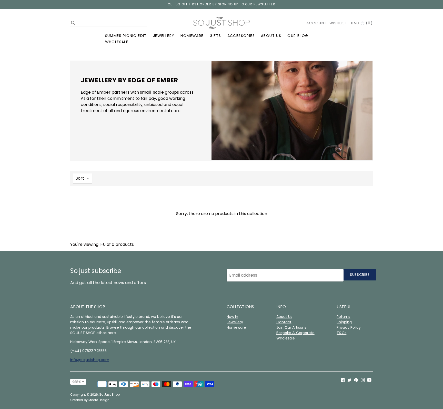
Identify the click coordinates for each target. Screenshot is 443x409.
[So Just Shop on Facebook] (343, 380)
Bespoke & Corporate (295, 332)
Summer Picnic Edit (126, 35)
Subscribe (359, 274)
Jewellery (164, 35)
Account (316, 23)
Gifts (215, 35)
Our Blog (297, 35)
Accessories (241, 35)
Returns (343, 316)
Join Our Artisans (291, 327)
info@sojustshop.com (89, 359)
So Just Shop (109, 394)
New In (232, 316)
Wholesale (116, 41)
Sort (80, 178)
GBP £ (76, 381)
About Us (271, 35)
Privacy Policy (349, 327)
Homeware (191, 35)
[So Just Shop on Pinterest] (356, 380)
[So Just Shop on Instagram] (363, 380)
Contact (283, 322)
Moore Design (98, 400)
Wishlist (338, 23)
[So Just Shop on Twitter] (349, 380)
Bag (362, 23)
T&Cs (341, 332)
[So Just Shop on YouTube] (369, 380)
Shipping (344, 322)
